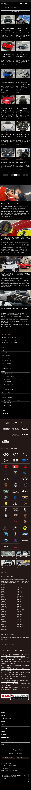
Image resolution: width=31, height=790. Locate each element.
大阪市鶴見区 (19, 592)
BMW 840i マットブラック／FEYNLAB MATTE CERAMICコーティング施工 (23, 136)
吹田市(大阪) (19, 601)
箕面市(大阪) (19, 616)
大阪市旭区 (3, 601)
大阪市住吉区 (19, 587)
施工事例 (6, 7)
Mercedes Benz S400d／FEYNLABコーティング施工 (23, 83)
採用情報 (3, 731)
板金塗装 (3, 721)
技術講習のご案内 (5, 737)
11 (12, 175)
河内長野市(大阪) (20, 609)
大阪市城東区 (3, 614)
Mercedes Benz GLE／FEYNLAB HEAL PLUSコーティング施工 (22, 162)
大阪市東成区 (3, 606)
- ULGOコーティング (6, 358)
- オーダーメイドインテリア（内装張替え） (11, 400)
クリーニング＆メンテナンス (7, 718)
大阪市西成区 (3, 626)
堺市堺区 (3, 587)
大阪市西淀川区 (4, 627)
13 (18, 175)
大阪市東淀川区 (4, 609)
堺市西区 (3, 592)
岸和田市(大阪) (20, 596)
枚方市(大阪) (19, 617)
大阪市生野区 (3, 612)
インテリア (3, 394)
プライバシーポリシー (5, 744)
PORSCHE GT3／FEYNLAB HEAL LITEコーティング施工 (7, 83)
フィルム (3, 52)
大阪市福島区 (3, 604)
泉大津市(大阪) (20, 602)
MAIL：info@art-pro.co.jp (7, 763)
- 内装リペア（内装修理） (7, 397)
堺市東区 (3, 591)
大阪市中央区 (3, 602)
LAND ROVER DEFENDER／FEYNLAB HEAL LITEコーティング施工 (7, 29)
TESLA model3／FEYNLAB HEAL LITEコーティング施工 (7, 136)
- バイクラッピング (6, 392)
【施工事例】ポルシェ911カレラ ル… (9, 337)
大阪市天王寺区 (20, 591)
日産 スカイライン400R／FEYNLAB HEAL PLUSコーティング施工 (22, 56)
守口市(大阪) (19, 606)
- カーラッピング (5, 386)
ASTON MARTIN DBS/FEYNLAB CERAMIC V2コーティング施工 (7, 162)
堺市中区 (3, 589)
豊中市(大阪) (19, 597)
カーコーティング (5, 350)
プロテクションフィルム (7, 644)
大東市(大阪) (19, 612)
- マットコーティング (6, 360)
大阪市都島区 (3, 621)
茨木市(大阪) (19, 619)
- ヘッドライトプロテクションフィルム (10, 381)
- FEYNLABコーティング (7, 355)
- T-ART (3, 410)
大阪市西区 (3, 624)
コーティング (4, 26)
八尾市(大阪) (19, 621)
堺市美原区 (3, 594)
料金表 (2, 724)
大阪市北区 (3, 616)
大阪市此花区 (3, 617)
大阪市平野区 (3, 611)
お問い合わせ (23, 757)
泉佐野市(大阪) (20, 622)
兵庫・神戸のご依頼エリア (8, 634)
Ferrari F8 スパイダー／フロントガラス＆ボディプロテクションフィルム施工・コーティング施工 (7, 56)
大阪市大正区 (19, 589)
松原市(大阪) (19, 611)
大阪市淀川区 (19, 594)
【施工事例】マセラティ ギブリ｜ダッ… (9, 340)
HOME (2, 7)
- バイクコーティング (6, 363)
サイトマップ (4, 740)
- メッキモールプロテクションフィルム (10, 384)
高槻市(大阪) (19, 604)
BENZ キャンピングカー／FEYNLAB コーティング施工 (22, 29)
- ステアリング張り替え (7, 402)
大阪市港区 (3, 619)
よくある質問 (4, 734)
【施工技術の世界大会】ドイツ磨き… (9, 342)
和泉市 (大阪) (19, 614)
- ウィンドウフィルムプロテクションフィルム (11, 379)
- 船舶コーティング (6, 366)
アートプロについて (5, 728)
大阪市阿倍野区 (4, 599)
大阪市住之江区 (4, 629)
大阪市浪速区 (3, 622)
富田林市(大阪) (20, 624)
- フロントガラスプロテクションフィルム (10, 376)
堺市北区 (3, 597)
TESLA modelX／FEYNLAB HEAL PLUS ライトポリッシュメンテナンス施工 (8, 109)
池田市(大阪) (19, 599)
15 (23, 175)
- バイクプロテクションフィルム (9, 389)
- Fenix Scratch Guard (7, 373)
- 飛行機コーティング (6, 368)
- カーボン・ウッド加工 (7, 405)
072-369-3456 (8, 757)
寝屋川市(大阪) (20, 626)
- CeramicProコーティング (7, 352)
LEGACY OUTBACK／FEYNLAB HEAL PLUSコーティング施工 (22, 109)
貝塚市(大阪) (19, 607)
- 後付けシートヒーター (7, 408)
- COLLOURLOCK (6, 413)
